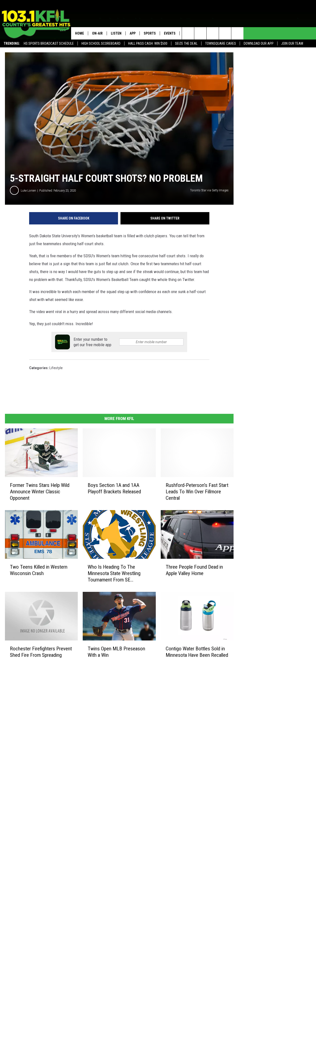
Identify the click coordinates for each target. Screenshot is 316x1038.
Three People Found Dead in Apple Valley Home (194, 570)
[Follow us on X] (225, 33)
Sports (150, 33)
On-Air (97, 33)
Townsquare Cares (220, 43)
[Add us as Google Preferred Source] (200, 33)
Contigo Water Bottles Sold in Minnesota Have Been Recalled (197, 652)
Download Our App (259, 43)
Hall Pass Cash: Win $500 (147, 43)
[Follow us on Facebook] (213, 33)
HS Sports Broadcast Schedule (49, 43)
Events (170, 33)
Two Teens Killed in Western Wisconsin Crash (38, 570)
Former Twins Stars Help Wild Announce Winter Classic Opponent (39, 491)
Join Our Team (292, 43)
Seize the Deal (186, 43)
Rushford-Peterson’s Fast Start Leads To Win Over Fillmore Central (197, 491)
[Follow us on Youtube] (237, 33)
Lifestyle (56, 368)
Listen (116, 33)
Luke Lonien (28, 190)
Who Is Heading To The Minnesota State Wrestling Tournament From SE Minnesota (114, 573)
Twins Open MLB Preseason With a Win (116, 652)
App (133, 33)
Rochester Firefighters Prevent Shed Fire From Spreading (41, 652)
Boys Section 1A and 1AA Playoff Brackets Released (114, 488)
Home (79, 33)
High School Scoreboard (100, 43)
